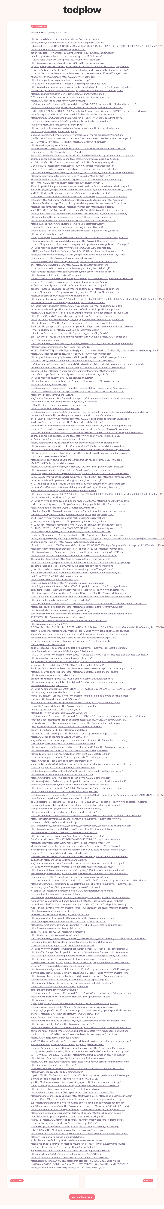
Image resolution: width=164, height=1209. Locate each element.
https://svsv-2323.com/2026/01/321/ (86, 1167)
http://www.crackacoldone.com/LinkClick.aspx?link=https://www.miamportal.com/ (72, 918)
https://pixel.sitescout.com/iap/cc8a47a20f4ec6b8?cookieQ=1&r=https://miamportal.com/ (76, 788)
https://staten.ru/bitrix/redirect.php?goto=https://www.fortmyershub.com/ (68, 1058)
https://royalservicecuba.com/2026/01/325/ (52, 1157)
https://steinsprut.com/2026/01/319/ (49, 1167)
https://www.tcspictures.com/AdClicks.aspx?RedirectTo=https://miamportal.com (71, 829)
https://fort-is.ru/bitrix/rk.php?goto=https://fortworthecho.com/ (62, 107)
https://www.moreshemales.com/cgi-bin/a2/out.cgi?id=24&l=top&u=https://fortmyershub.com (78, 1109)
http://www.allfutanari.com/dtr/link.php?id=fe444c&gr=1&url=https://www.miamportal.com (77, 682)
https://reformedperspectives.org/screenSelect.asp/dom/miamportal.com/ (67, 959)
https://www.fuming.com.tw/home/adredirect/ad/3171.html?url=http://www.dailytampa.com (77, 466)
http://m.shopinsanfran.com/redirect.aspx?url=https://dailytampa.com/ (66, 381)
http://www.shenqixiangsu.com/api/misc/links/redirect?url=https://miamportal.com (90, 596)
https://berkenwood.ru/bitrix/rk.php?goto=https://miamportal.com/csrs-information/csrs (74, 671)
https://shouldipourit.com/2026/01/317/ (86, 1160)
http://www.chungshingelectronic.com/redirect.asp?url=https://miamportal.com (70, 996)
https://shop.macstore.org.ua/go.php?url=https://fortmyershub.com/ (64, 1095)
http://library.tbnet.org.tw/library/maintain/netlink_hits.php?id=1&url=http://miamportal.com (76, 924)
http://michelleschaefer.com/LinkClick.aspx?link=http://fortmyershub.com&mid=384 (72, 1092)
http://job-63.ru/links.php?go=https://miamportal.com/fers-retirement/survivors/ (70, 952)
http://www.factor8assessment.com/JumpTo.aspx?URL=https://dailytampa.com (71, 216)
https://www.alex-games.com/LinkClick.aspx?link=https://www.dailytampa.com (71, 470)
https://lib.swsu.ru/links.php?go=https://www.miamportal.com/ (62, 1024)
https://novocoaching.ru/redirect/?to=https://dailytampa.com (88, 292)
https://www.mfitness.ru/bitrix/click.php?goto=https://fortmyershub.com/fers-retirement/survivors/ (80, 1061)
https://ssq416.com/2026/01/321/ (111, 1164)
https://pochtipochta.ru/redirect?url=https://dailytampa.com (60, 206)
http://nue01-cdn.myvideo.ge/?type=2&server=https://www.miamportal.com (89, 972)
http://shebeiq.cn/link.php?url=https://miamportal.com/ (106, 907)
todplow (82, 9)
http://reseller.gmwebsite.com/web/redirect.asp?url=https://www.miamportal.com (82, 589)
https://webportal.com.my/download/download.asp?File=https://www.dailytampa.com (75, 442)
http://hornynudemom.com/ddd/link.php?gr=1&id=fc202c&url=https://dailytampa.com (73, 220)
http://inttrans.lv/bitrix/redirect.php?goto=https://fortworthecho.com (65, 39)
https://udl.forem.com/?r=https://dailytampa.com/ (55, 323)
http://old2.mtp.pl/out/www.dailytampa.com (53, 223)
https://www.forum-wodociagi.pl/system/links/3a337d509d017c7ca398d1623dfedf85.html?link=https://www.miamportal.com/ (76, 665)
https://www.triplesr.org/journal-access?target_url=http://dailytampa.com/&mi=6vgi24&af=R (78, 552)
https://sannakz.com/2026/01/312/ (92, 1157)
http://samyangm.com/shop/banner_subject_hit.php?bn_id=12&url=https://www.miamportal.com (80, 747)
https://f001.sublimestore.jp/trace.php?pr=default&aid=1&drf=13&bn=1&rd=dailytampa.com (77, 391)
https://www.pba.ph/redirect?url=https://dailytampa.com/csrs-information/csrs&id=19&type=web (80, 312)
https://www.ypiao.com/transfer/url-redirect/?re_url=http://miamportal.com (68, 921)
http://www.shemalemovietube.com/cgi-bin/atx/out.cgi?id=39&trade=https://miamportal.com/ (78, 1020)
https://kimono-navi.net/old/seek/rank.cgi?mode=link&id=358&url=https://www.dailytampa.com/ (79, 213)
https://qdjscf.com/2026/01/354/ (47, 1153)
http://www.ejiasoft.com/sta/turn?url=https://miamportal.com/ (62, 774)
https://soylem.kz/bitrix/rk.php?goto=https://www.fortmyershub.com (65, 1089)
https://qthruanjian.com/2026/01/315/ (82, 1153)
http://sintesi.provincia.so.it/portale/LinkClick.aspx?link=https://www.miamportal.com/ (74, 733)
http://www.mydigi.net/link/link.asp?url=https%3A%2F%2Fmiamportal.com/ (69, 750)
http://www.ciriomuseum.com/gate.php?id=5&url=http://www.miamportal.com (70, 777)
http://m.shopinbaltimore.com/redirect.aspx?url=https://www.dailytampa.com (91, 449)
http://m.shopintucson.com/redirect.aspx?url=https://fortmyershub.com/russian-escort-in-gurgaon (79, 1133)
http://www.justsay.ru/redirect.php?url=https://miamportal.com (62, 781)
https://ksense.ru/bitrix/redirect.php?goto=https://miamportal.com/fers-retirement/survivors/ (77, 606)
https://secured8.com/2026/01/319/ (48, 1160)
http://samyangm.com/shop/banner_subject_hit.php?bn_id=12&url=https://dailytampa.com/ (77, 548)
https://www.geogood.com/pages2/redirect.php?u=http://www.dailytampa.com (71, 353)
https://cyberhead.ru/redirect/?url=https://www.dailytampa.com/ (74, 199)
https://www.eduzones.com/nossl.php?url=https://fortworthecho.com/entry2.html (82, 90)
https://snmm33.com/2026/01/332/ (75, 1164)
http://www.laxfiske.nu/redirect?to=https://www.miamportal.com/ (64, 832)
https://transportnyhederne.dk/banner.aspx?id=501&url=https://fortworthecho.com (72, 114)
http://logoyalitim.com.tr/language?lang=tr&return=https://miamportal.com (68, 818)
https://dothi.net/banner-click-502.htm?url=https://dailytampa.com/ (85, 309)
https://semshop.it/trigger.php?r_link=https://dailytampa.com (94, 504)
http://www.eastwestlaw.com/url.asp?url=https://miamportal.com (100, 668)
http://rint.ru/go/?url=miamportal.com (89, 757)
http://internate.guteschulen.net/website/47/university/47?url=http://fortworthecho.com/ (75, 128)
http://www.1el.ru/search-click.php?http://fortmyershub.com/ (61, 1112)
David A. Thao (39, 33)
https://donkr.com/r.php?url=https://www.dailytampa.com (60, 295)
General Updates (39, 26)
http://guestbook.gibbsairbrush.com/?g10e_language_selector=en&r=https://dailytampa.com (77, 319)
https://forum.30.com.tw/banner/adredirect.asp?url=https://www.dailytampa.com (71, 316)
